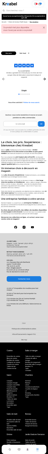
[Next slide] (44, 79)
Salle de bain (12, 414)
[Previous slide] (4, 79)
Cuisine (10, 350)
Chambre (29, 375)
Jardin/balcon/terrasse (35, 434)
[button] (19, 94)
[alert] (24, 28)
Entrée (9, 434)
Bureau (28, 414)
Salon (9, 375)
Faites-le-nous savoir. (32, 102)
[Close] (44, 27)
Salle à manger (31, 350)
